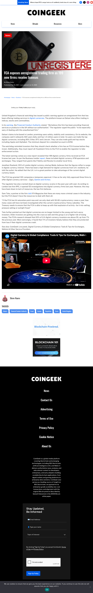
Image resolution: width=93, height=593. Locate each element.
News (13, 23)
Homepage (7, 97)
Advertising (47, 409)
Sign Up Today (33, 573)
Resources (58, 23)
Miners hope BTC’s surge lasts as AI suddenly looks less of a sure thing (53, 2)
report (42, 158)
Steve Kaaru (10, 82)
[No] (90, 587)
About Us (46, 446)
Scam (56, 311)
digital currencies (36, 118)
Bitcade (35, 23)
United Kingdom (66, 311)
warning (9, 125)
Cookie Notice (46, 437)
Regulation (48, 311)
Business (7, 35)
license (39, 311)
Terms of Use (46, 418)
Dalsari (5, 311)
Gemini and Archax (42, 180)
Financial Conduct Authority (29, 125)
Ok (47, 590)
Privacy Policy (46, 428)
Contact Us (46, 400)
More (80, 23)
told (30, 193)
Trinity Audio (23, 107)
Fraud (32, 311)
